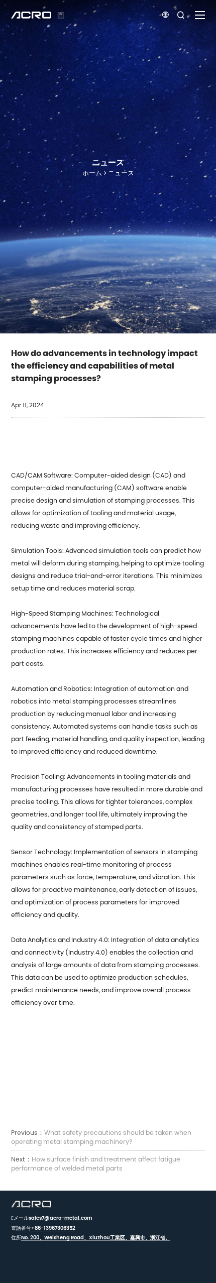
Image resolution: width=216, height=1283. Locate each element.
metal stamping (77, 701)
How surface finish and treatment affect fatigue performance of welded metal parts (95, 1164)
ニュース (121, 173)
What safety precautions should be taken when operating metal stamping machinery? (101, 1137)
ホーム (92, 173)
